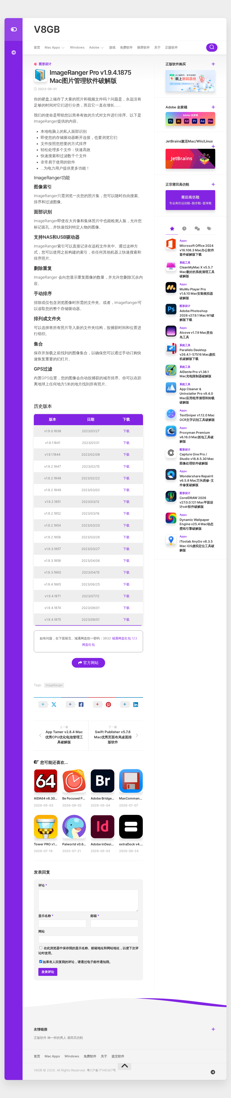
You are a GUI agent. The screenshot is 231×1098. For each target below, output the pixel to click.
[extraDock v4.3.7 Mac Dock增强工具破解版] (131, 827)
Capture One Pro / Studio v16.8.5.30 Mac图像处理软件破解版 (197, 458)
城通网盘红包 (121, 638)
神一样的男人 (56, 1038)
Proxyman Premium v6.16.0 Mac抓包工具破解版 (197, 437)
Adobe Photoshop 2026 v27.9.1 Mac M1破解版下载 (197, 315)
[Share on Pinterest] (102, 704)
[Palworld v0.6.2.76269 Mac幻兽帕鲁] (74, 827)
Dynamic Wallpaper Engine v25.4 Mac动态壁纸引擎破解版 (196, 524)
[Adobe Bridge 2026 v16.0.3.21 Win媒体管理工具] (102, 781)
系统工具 (185, 262)
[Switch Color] (14, 29)
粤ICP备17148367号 (101, 1070)
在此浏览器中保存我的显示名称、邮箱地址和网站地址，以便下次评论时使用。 (88, 950)
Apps (183, 240)
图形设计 (45, 64)
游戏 (112, 47)
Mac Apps (52, 47)
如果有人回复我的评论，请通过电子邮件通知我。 (77, 962)
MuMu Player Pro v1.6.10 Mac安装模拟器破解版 (196, 293)
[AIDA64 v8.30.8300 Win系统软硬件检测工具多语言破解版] (46, 781)
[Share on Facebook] (74, 704)
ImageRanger (54, 685)
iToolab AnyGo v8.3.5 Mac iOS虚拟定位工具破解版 (197, 545)
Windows (77, 47)
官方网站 (90, 662)
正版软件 (171, 47)
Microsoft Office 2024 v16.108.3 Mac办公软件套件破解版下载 (197, 250)
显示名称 (45, 916)
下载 (126, 431)
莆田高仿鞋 (75, 1038)
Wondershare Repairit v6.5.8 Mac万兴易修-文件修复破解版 (197, 480)
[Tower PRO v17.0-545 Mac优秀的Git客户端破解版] (46, 827)
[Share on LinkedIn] (129, 704)
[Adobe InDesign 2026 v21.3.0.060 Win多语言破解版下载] (102, 827)
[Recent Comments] (196, 229)
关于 (157, 47)
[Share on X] (47, 704)
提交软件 (118, 1056)
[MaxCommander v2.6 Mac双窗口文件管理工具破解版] (131, 781)
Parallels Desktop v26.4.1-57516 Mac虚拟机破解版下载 (197, 354)
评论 (42, 885)
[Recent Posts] (184, 229)
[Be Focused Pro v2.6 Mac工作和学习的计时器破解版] (74, 781)
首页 (37, 47)
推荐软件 (143, 47)
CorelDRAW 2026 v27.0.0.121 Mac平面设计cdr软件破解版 (196, 502)
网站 (41, 931)
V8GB (47, 29)
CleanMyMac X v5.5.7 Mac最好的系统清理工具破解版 (197, 271)
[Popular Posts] (172, 229)
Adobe (94, 47)
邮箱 (94, 916)
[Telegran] (13, 52)
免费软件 (126, 47)
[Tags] (209, 229)
